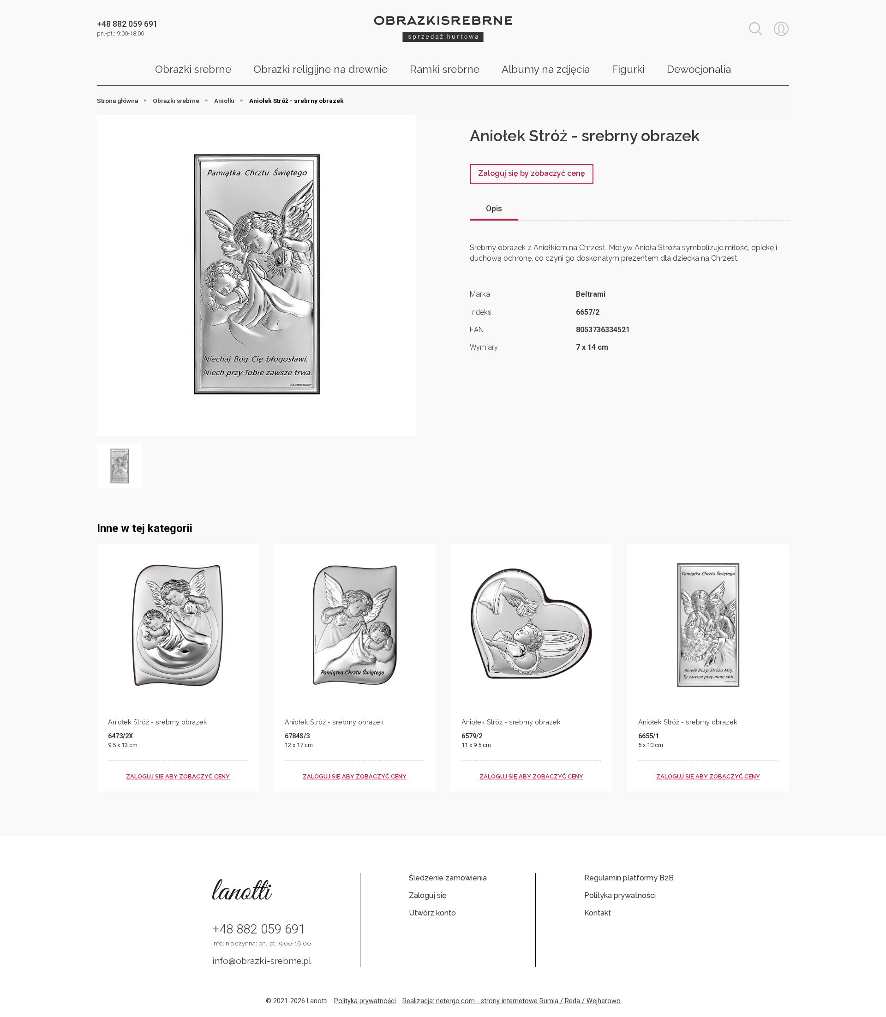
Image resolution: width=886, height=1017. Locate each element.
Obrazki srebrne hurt (443, 29)
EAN (477, 329)
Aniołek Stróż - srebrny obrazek (157, 722)
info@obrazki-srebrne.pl (261, 961)
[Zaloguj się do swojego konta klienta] (781, 29)
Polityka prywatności (620, 895)
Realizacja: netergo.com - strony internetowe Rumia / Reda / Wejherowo (511, 1001)
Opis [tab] (494, 208)
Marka (480, 294)
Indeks (480, 312)
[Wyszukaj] (755, 29)
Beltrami (590, 294)
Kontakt (597, 913)
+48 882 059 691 (258, 929)
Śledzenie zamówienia (448, 877)
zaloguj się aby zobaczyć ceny (178, 776)
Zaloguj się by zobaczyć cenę (531, 173)
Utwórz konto (432, 913)
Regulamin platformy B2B (629, 877)
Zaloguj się (427, 895)
